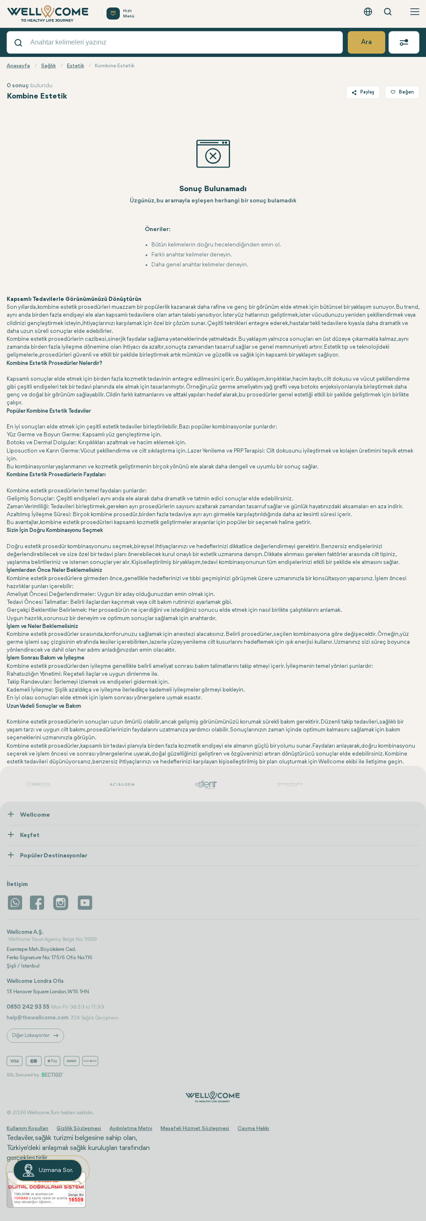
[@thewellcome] (85, 902)
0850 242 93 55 (28, 1007)
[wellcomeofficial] (38, 902)
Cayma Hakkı (253, 1128)
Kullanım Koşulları (27, 1128)
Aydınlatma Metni (130, 1128)
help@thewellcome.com (38, 1018)
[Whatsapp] (15, 902)
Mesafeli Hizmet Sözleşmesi (195, 1128)
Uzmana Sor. (56, 1170)
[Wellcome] (49, 13)
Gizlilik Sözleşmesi (79, 1128)
